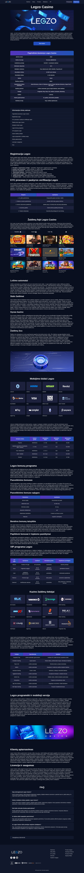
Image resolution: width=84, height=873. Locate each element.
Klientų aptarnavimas (17, 139)
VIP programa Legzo (17, 130)
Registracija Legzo (16, 116)
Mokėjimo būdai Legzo (17, 125)
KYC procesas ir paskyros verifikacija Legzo (22, 119)
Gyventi (33, 231)
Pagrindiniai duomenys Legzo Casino (20, 113)
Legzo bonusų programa (17, 128)
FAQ (13, 145)
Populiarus (17, 231)
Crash (49, 231)
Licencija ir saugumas (17, 142)
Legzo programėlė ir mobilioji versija (20, 136)
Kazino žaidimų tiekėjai (17, 133)
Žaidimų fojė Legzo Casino (18, 122)
